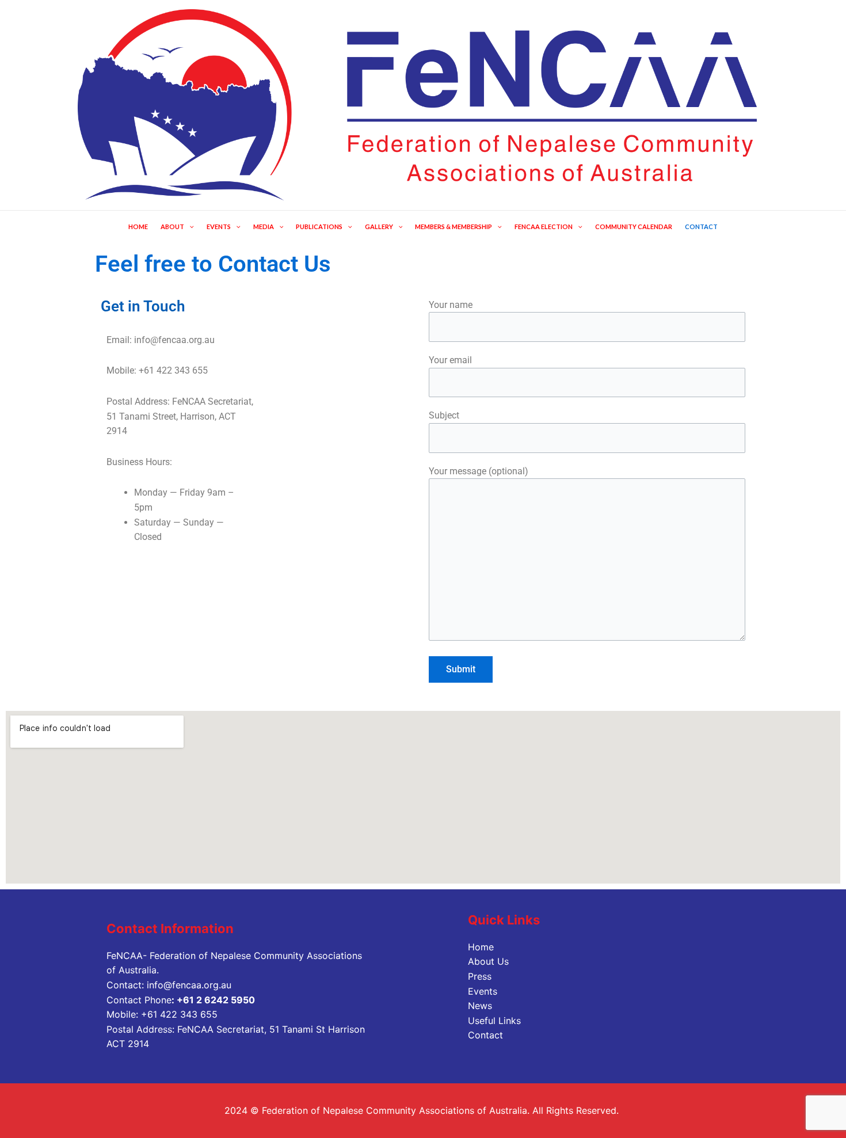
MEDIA (263, 226)
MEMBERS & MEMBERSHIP (453, 226)
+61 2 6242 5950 (216, 1000)
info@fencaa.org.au (189, 985)
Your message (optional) (478, 471)
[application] (189, 226)
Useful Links (494, 1020)
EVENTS (219, 226)
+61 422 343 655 (179, 1014)
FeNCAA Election (544, 226)
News (480, 1005)
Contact (701, 226)
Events (482, 991)
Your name (450, 304)
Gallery (379, 226)
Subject (444, 415)
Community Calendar (633, 226)
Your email (450, 360)
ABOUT (172, 226)
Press (479, 976)
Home (481, 947)
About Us (488, 961)
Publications (319, 226)
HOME (138, 226)
